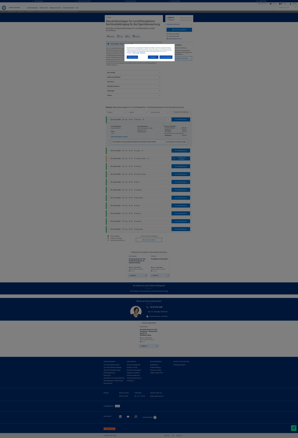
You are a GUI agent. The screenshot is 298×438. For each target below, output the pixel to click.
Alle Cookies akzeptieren (166, 57)
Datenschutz (142, 52)
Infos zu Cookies (136, 52)
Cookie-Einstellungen (132, 57)
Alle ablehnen (153, 57)
